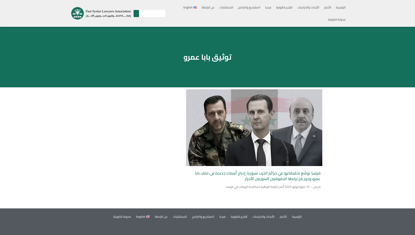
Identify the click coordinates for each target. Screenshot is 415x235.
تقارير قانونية (284, 7)
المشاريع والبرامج (249, 7)
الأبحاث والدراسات (308, 7)
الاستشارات (226, 7)
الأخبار (327, 7)
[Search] (136, 13)
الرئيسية (341, 7)
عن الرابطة (208, 7)
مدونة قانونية (337, 19)
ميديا (268, 7)
